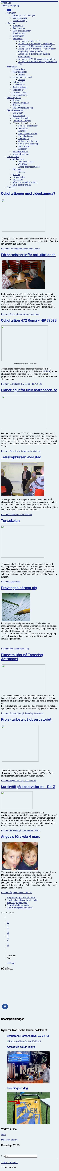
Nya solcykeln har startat (18, 905)
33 (8, 938)
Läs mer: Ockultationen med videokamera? (20, 248)
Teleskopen (12, 66)
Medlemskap (18, 159)
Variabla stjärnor (25, 136)
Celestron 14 (18, 90)
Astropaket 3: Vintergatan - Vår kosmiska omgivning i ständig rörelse (37, 49)
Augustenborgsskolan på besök (21, 897)
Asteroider (23, 128)
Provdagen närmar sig (19, 588)
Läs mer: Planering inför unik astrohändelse (20, 451)
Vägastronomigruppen (23, 108)
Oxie (3, 1134)
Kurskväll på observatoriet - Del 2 (22, 900)
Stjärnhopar (23, 138)
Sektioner (17, 100)
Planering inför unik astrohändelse (29, 390)
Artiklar (21, 74)
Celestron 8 (18, 82)
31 (8, 933)
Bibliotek (17, 169)
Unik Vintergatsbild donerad (20, 907)
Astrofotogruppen (21, 102)
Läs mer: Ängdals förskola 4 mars (16, 892)
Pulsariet (16, 174)
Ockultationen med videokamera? (28, 194)
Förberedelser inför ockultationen (28, 255)
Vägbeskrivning (20, 18)
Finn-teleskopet (19, 72)
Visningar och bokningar (24, 15)
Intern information (21, 154)
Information (18, 25)
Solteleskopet (19, 84)
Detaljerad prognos (9, 1139)
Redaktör (11, 963)
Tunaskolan (10, 521)
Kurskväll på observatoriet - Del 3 (28, 787)
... (8, 930)
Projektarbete (18, 33)
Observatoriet (13, 156)
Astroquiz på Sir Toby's (21, 1046)
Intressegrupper (14, 97)
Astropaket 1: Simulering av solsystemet (36, 43)
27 (8, 922)
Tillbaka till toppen (9, 1162)
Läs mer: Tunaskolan (10, 581)
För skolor (11, 23)
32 (8, 935)
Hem (9, 10)
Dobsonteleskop (20, 95)
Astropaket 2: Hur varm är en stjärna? (35, 46)
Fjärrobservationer (15, 110)
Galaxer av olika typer (28, 141)
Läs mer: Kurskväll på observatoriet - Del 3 (20, 830)
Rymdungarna (19, 28)
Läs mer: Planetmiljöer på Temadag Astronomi (22, 713)
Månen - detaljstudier (27, 126)
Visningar (11, 13)
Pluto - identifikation (27, 133)
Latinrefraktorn (19, 92)
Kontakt (10, 187)
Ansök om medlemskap (29, 167)
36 (8, 945)
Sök (3, 1156)
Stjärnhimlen (18, 36)
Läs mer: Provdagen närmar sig (15, 648)
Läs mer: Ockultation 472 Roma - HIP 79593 (21, 384)
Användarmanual (20, 151)
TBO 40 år (17, 179)
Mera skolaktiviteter (22, 31)
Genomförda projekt (22, 120)
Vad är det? (18, 113)
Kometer (22, 131)
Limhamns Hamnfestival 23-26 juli (28, 1036)
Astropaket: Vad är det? (29, 41)
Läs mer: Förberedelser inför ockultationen (20, 314)
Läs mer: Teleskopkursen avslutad (16, 514)
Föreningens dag (17, 1088)
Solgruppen (18, 105)
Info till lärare (19, 115)
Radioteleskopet (20, 87)
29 (8, 927)
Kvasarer (22, 149)
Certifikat (22, 164)
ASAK (47, 371)
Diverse (21, 172)
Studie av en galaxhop (28, 143)
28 (8, 925)
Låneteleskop (19, 69)
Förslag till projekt (21, 118)
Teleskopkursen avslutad (21, 457)
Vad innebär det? (26, 161)
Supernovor (23, 146)
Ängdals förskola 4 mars (20, 837)
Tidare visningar (20, 20)
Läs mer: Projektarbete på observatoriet (18, 780)
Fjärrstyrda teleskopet (22, 77)
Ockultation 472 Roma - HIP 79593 (29, 320)
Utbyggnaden (19, 177)
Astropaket (17, 38)
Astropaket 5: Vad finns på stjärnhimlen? (36, 59)
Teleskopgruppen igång (17, 902)
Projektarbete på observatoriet (26, 719)
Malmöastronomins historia (25, 182)
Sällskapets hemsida (22, 185)
